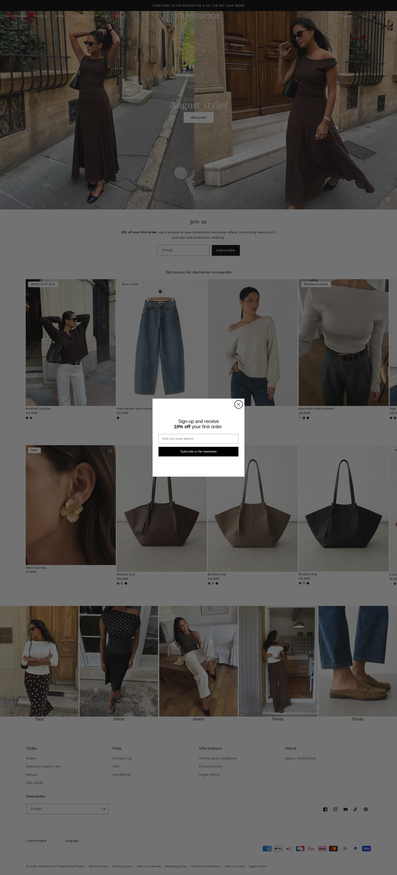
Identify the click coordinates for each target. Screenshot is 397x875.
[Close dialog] (239, 404)
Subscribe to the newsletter (198, 451)
